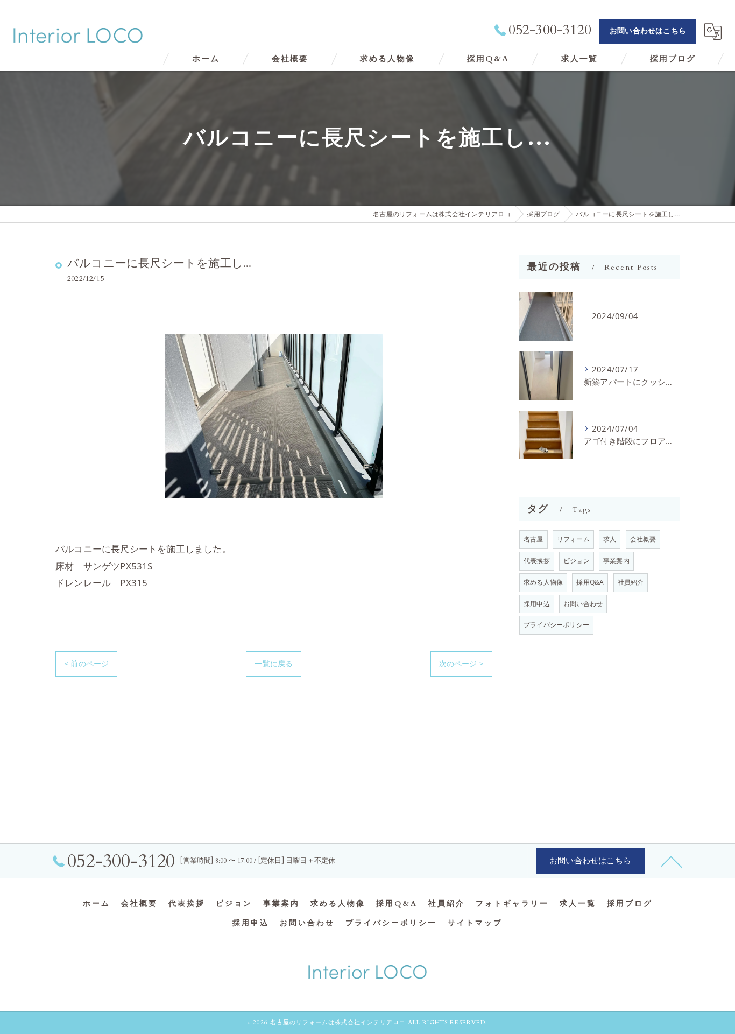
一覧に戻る (274, 663)
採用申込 (537, 603)
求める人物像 (543, 582)
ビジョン (576, 560)
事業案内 (616, 560)
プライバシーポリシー (556, 624)
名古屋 (533, 539)
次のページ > (461, 663)
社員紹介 (631, 582)
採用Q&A (590, 582)
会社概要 (643, 539)
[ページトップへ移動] (671, 861)
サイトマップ (475, 923)
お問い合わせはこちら (648, 31)
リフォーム (573, 539)
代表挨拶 (537, 560)
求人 (609, 539)
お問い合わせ (583, 603)
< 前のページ (86, 663)
